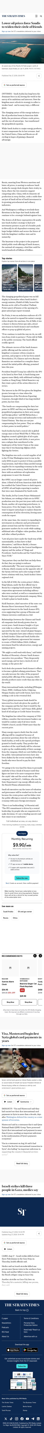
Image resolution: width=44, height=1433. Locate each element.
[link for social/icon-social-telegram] (33, 1419)
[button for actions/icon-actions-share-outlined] (39, 76)
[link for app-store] (13, 1350)
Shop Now (10, 1002)
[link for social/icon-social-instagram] (16, 1419)
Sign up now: (6, 31)
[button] (36, 16)
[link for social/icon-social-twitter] (6, 1419)
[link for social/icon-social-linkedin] (38, 1419)
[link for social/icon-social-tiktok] (11, 1419)
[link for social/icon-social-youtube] (27, 1419)
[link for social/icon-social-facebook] (22, 1419)
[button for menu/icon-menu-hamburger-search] (41, 16)
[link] (13, 16)
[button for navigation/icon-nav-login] (36, 16)
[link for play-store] (30, 1350)
